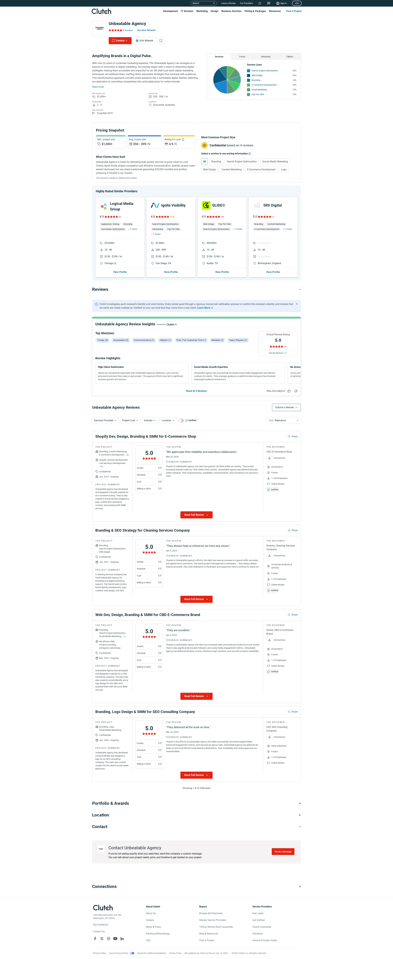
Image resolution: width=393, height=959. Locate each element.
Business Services (231, 11)
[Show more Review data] (196, 514)
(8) (120, 217)
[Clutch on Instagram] (108, 938)
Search (196, 3)
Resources (275, 11)
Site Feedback (100, 924)
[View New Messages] (268, 3)
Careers (150, 920)
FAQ (148, 940)
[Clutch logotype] (101, 11)
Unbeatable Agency (127, 23)
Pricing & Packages (255, 11)
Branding (256, 80)
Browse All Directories (211, 913)
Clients (289, 56)
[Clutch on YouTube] (115, 938)
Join (297, 3)
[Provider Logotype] (99, 28)
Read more (98, 86)
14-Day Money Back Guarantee (216, 926)
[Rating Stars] (111, 217)
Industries (265, 56)
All (204, 161)
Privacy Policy (99, 953)
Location (166, 420)
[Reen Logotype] (104, 206)
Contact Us (99, 931)
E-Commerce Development (264, 85)
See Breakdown (276, 353)
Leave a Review (228, 3)
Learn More (203, 307)
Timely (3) (102, 340)
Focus (242, 56)
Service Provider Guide (264, 940)
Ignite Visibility (173, 205)
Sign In (283, 3)
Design (214, 11)
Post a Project (294, 11)
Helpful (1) (165, 340)
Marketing (202, 11)
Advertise (257, 933)
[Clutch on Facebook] (95, 938)
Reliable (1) (217, 340)
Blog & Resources (208, 933)
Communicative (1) (144, 340)
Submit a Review (284, 407)
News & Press (153, 926)
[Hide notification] (296, 303)
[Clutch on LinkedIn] (122, 938)
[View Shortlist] (260, 3)
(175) (172, 217)
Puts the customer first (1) (191, 340)
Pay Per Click (258, 94)
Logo (284, 169)
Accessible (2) (120, 340)
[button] (105, 420)
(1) (273, 217)
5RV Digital (272, 205)
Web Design (257, 75)
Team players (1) (238, 340)
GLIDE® (218, 205)
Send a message (283, 851)
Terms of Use (175, 953)
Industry (148, 420)
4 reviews (128, 30)
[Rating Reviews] (115, 30)
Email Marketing (259, 89)
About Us (151, 913)
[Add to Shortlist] (161, 40)
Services (219, 56)
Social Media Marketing (275, 161)
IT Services (187, 11)
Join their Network (146, 30)
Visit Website (146, 40)
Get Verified (258, 920)
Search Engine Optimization (265, 70)
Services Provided (103, 420)
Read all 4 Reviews (196, 390)
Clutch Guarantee (261, 926)
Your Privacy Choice (118, 953)
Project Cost (128, 420)
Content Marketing (231, 169)
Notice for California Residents (151, 953)
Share (294, 436)
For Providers (246, 3)
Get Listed (257, 913)
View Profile (120, 272)
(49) (222, 217)
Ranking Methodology (158, 933)
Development (170, 11)
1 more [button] (133, 229)
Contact (120, 40)
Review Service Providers (212, 920)
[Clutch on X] (102, 938)
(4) (285, 346)
